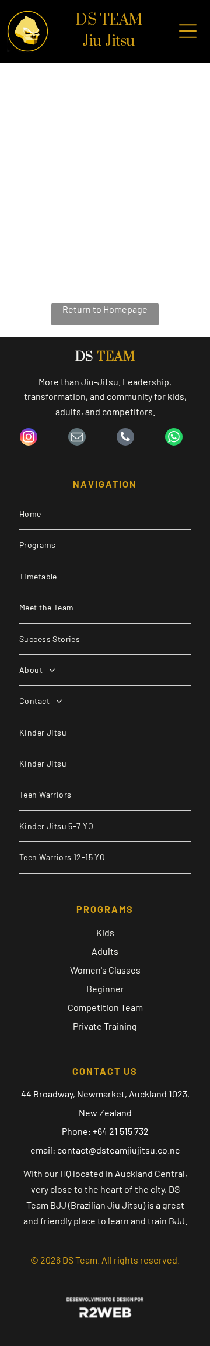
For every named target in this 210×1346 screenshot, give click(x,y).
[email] (77, 438)
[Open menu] (188, 31)
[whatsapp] (174, 438)
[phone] (125, 438)
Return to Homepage (105, 309)
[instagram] (28, 438)
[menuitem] (105, 514)
